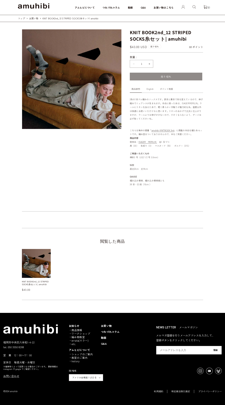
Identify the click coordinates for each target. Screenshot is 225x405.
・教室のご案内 (78, 358)
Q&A (143, 7)
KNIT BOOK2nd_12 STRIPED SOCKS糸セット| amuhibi (70, 18)
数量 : (133, 57)
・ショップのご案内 (81, 354)
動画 (130, 7)
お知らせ (74, 326)
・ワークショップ (79, 333)
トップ (21, 18)
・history (74, 361)
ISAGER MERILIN (148, 141)
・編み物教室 (77, 337)
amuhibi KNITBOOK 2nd (163, 130)
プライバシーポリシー (210, 391)
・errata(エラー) (78, 340)
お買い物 (34, 18)
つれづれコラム (111, 7)
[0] (205, 8)
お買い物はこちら (164, 7)
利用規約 (158, 391)
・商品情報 (75, 330)
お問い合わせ (11, 376)
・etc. (72, 344)
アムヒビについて (85, 7)
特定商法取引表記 (180, 391)
